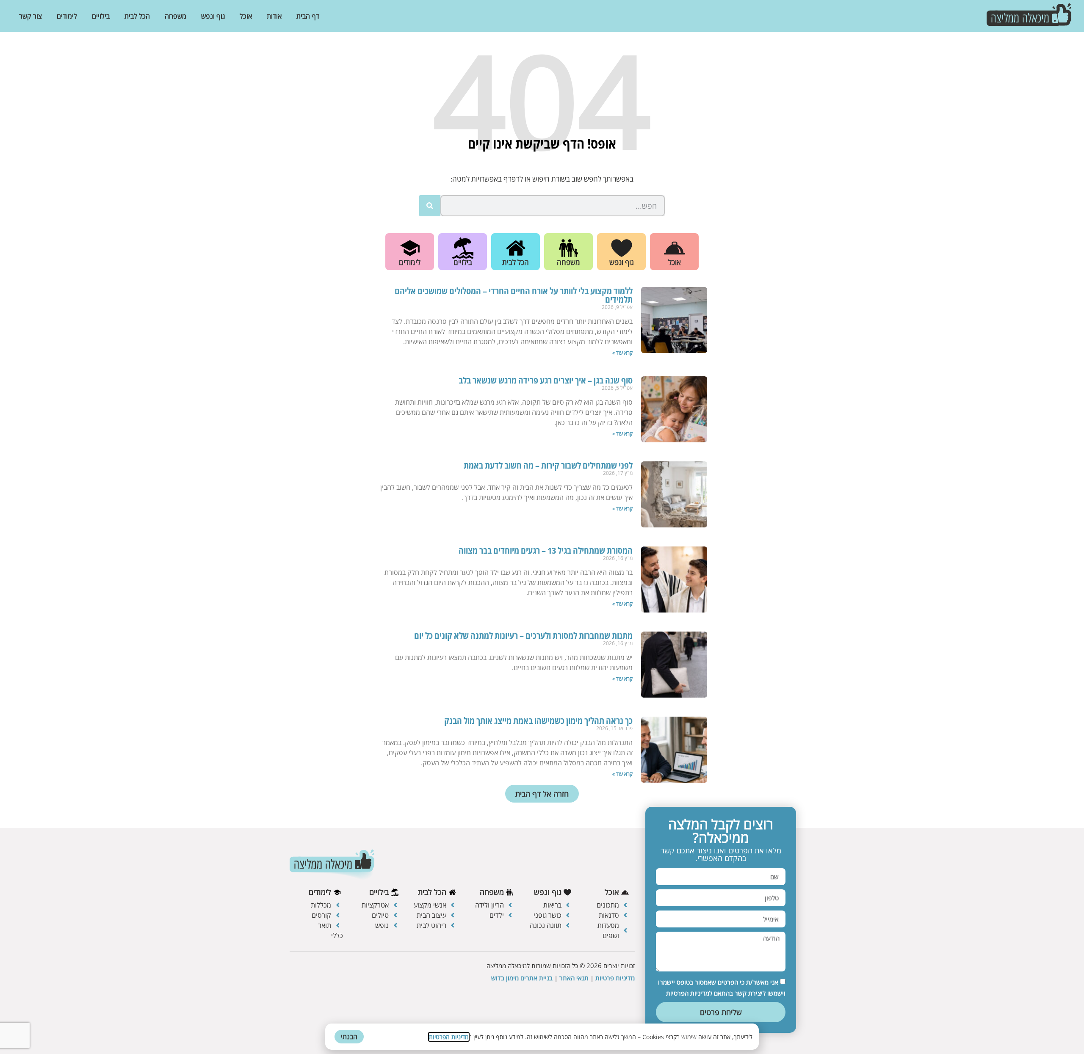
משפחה (175, 16)
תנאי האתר (574, 978)
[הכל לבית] (515, 248)
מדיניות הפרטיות (449, 1037)
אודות (274, 16)
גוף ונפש (213, 16)
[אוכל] (674, 248)
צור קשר (30, 16)
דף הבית (307, 16)
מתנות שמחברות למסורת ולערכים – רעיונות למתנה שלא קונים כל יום (523, 635)
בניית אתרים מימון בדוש (522, 978)
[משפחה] (568, 248)
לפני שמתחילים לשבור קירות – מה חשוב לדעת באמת (548, 465)
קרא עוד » (622, 352)
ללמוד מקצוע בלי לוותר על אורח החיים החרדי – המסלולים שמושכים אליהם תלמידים (514, 295)
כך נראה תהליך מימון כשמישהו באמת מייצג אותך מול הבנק (538, 720)
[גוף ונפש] (621, 248)
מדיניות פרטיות (615, 978)
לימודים (67, 16)
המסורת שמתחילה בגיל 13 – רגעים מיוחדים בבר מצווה (546, 550)
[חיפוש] (429, 205)
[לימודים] (409, 248)
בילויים (101, 16)
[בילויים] (462, 248)
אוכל (246, 16)
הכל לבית (137, 16)
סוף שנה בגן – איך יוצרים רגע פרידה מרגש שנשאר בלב (546, 380)
